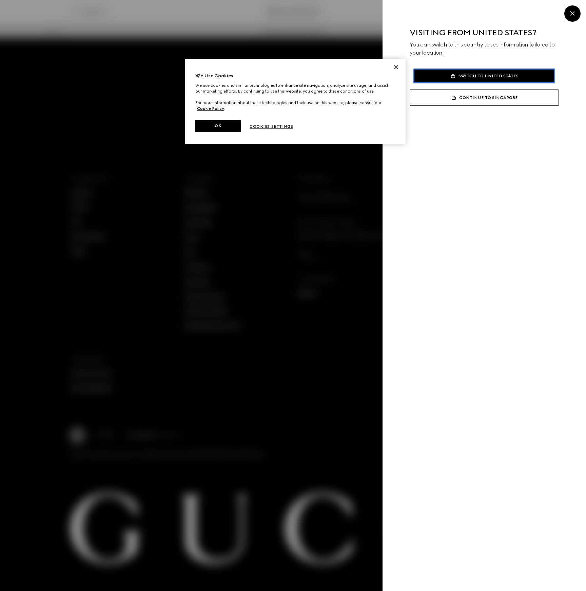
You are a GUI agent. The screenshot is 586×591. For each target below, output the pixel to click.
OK (218, 125)
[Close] (572, 13)
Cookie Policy (210, 108)
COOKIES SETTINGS (271, 126)
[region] (295, 101)
